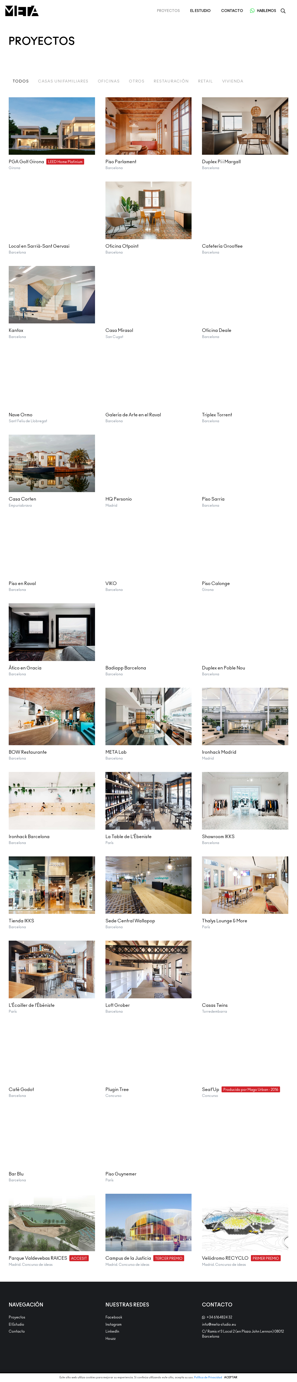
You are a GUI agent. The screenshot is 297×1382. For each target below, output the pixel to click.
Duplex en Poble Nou (223, 668)
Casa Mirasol (119, 330)
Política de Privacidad (208, 1377)
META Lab (116, 752)
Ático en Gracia (25, 668)
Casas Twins (215, 1005)
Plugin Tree (117, 1089)
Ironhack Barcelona (29, 836)
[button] (283, 10)
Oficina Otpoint (121, 246)
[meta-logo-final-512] (22, 11)
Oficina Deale (216, 330)
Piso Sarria (213, 499)
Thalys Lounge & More (224, 921)
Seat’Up (210, 1089)
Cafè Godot (21, 1089)
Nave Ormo (20, 415)
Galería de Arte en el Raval (133, 415)
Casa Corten (22, 499)
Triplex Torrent (217, 415)
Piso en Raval (22, 583)
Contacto (17, 1331)
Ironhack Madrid (219, 752)
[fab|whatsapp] (252, 11)
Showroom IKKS (218, 836)
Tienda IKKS (21, 921)
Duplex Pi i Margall (221, 162)
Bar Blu (16, 1174)
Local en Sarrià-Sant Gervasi (39, 246)
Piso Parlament (120, 162)
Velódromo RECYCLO (225, 1258)
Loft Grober (117, 1005)
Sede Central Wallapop (130, 921)
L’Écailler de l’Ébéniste (32, 1005)
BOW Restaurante (28, 752)
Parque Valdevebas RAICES (38, 1258)
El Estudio (16, 1324)
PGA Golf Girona (26, 162)
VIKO (111, 583)
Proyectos (17, 1317)
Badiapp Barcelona (125, 668)
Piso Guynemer (121, 1174)
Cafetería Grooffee (222, 246)
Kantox (16, 330)
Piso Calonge (216, 583)
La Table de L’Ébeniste (128, 836)
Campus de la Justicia (128, 1258)
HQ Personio (118, 499)
